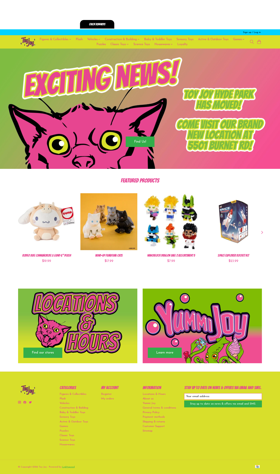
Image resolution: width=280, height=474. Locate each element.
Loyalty (182, 44)
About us (148, 398)
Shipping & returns (154, 421)
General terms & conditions (159, 407)
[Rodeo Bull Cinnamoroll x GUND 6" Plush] (46, 221)
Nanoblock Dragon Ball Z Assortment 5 (171, 255)
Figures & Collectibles (73, 394)
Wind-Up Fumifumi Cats (109, 255)
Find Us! (140, 141)
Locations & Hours (154, 394)
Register (106, 394)
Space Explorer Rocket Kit (233, 255)
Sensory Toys (185, 39)
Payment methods (154, 417)
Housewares (67, 444)
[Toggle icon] (251, 41)
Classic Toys (67, 435)
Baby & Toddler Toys (158, 39)
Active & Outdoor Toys (213, 39)
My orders (107, 398)
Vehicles (64, 403)
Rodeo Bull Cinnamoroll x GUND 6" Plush (46, 255)
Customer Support (154, 426)
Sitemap (148, 430)
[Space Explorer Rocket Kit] (233, 221)
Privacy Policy (151, 412)
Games (64, 426)
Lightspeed (68, 467)
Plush (79, 39)
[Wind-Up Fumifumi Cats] (108, 221)
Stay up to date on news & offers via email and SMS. (223, 403)
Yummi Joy (149, 403)
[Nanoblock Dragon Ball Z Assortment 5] (171, 221)
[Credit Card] (257, 467)
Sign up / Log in (252, 32)
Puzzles (101, 44)
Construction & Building (74, 407)
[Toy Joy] (27, 42)
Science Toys (141, 44)
